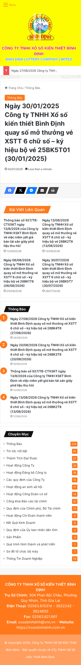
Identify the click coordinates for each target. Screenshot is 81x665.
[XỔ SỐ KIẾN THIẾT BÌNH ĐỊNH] (40, 26)
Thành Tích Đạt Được (21, 458)
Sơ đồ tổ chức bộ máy (22, 551)
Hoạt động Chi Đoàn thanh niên (29, 515)
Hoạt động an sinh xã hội (24, 487)
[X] (19, 190)
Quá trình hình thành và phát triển (30, 544)
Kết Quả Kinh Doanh (20, 523)
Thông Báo (32, 88)
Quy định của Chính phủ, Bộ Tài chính (33, 508)
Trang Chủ (15, 88)
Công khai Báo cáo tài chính (26, 501)
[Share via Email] (40, 190)
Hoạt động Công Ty (20, 465)
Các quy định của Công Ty (25, 479)
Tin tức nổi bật (16, 451)
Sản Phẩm (13, 537)
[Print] (51, 190)
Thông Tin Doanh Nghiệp (24, 558)
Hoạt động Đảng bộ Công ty (26, 472)
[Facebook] (8, 190)
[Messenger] (30, 190)
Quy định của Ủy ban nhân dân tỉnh (31, 530)
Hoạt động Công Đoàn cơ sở (26, 494)
